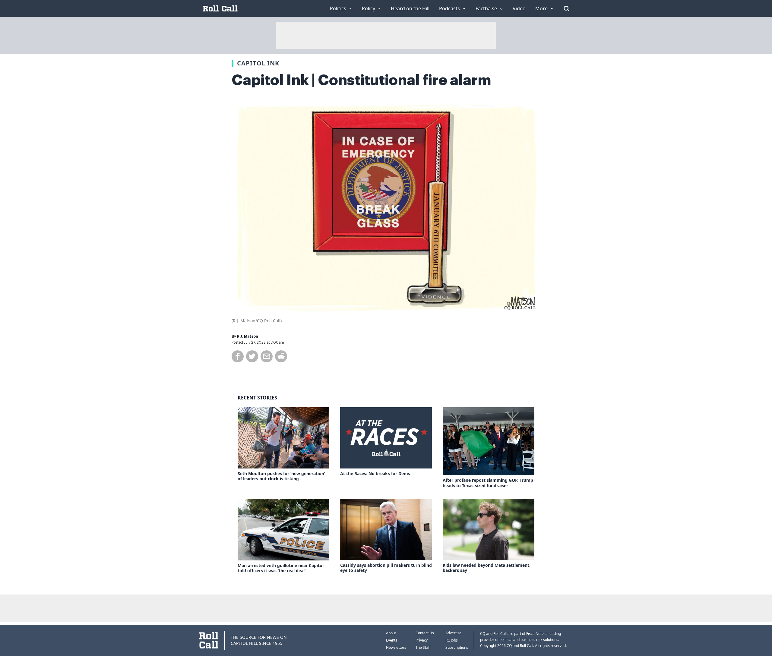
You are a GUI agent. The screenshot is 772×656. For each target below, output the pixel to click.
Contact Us (425, 633)
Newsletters (396, 647)
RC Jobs (451, 640)
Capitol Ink (258, 63)
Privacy (422, 640)
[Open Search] (566, 8)
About (391, 633)
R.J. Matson (247, 336)
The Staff (423, 647)
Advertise (453, 633)
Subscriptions (456, 647)
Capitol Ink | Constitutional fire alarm (361, 80)
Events (391, 640)
